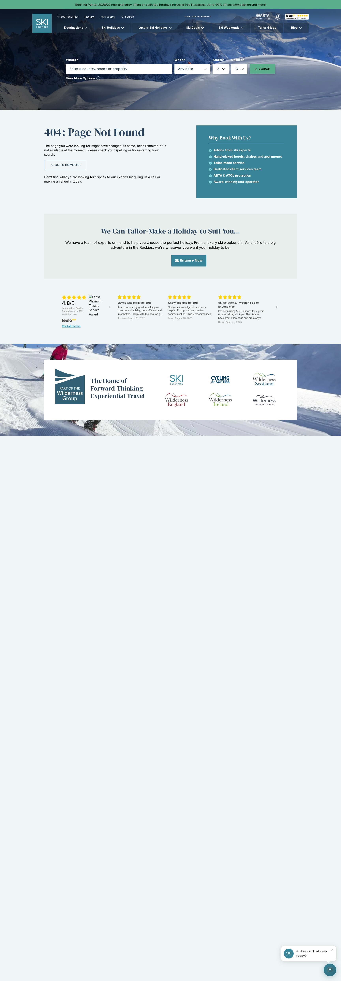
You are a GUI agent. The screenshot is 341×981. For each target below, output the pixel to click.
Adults (218, 60)
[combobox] (221, 69)
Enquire (89, 17)
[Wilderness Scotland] (264, 380)
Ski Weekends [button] (228, 28)
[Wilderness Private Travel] (264, 400)
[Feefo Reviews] (297, 16)
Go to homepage (68, 165)
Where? (72, 60)
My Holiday (108, 17)
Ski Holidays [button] (111, 28)
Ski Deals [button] (193, 28)
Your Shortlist (69, 16)
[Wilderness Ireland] (220, 400)
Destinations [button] (73, 28)
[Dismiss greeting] (332, 949)
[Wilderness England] (176, 400)
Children (237, 60)
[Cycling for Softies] (220, 380)
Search (129, 16)
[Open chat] (330, 970)
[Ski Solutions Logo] (176, 380)
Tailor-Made (267, 28)
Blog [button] (294, 28)
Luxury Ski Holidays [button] (153, 28)
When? (179, 60)
